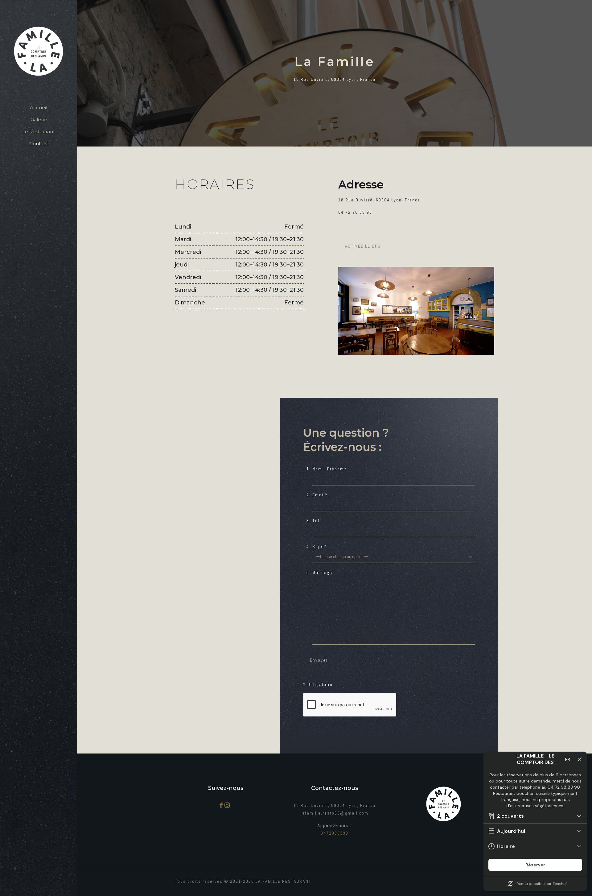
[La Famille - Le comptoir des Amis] (38, 51)
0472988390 (334, 833)
